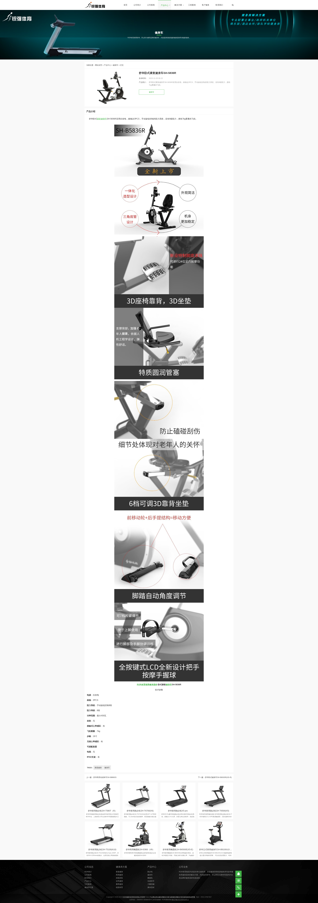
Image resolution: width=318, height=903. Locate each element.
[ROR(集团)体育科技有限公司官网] (94, 5)
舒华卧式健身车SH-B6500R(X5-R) (218, 777)
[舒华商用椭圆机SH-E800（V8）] (140, 834)
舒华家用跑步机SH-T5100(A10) (102, 849)
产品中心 (164, 5)
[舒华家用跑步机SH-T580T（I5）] (102, 795)
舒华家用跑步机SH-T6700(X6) (140, 811)
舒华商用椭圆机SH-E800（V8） (140, 849)
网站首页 (98, 65)
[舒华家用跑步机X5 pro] (178, 795)
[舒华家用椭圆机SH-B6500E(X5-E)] (178, 834)
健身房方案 (88, 887)
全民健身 (119, 881)
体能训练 (119, 878)
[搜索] (233, 5)
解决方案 (178, 5)
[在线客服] (238, 874)
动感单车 (150, 881)
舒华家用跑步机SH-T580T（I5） (102, 811)
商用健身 (119, 875)
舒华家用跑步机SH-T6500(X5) (215, 811)
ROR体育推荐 (143, 685)
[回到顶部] (238, 894)
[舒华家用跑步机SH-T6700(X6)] (140, 795)
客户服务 (205, 5)
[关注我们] (238, 881)
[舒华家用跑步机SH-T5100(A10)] (102, 834)
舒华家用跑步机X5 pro (178, 811)
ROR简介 (88, 872)
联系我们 (219, 5)
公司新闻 (151, 5)
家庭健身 (98, 768)
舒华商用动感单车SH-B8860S (104, 777)
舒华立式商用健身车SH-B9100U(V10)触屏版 (219, 849)
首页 (125, 5)
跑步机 (150, 872)
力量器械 (150, 884)
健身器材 (153, 685)
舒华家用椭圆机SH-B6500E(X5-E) (178, 849)
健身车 (115, 65)
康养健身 (119, 884)
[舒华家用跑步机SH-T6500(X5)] (215, 795)
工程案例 (192, 5)
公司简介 (137, 5)
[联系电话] (238, 887)
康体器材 (150, 887)
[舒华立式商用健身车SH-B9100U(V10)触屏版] (215, 834)
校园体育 (119, 887)
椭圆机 (150, 878)
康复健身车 (102, 119)
